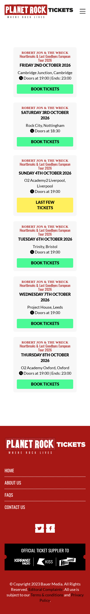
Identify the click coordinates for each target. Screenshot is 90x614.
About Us (13, 483)
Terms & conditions (47, 595)
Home (9, 470)
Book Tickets (45, 89)
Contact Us (15, 507)
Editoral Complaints (45, 589)
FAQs (9, 495)
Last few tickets (45, 205)
